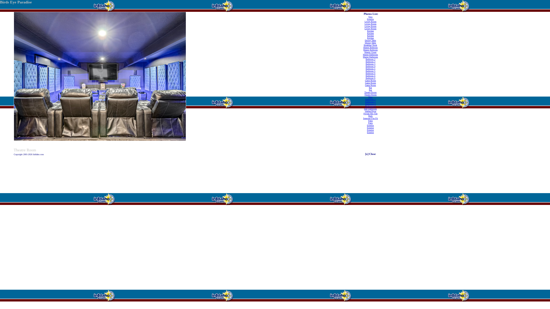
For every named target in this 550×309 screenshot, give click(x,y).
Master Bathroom (370, 54)
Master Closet (370, 52)
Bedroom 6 (370, 73)
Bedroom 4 (370, 66)
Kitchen (370, 31)
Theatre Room (370, 92)
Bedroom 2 (370, 59)
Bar (370, 87)
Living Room (370, 21)
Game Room (370, 80)
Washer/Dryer (370, 111)
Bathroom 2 (370, 99)
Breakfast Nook (370, 45)
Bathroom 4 (370, 104)
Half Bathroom (370, 109)
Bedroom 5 (370, 69)
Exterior (370, 19)
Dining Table (370, 40)
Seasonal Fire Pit (370, 118)
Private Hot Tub (370, 113)
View (370, 17)
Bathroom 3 (370, 102)
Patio (370, 121)
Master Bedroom (370, 47)
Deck (370, 116)
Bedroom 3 (370, 62)
